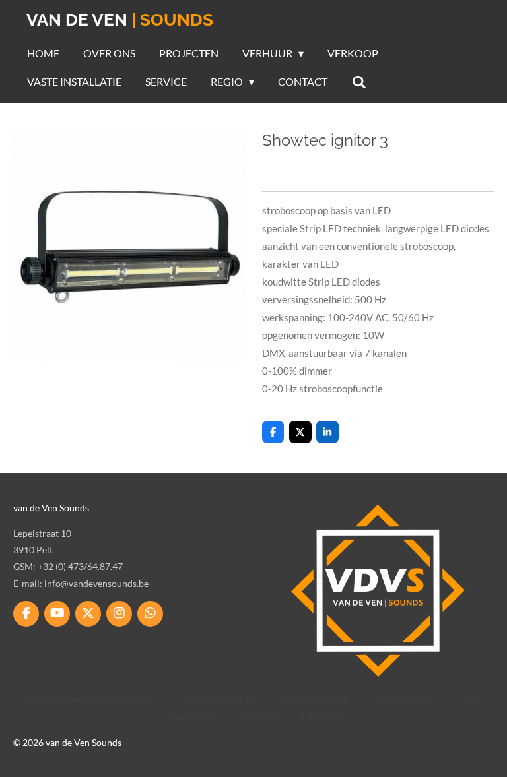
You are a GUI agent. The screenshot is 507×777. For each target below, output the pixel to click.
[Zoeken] (358, 82)
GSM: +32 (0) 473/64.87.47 (68, 566)
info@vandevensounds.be (96, 583)
